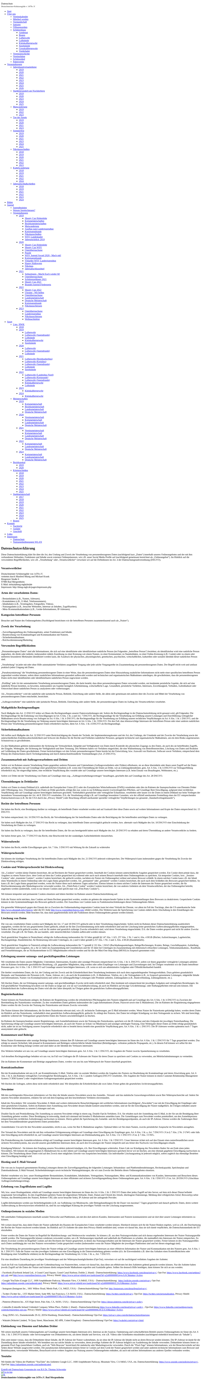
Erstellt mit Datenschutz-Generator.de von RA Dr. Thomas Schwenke (33, 1369)
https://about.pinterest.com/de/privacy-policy (121, 1302)
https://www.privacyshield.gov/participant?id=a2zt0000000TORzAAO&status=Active (41, 1296)
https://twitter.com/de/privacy (119, 1294)
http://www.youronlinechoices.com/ (67, 910)
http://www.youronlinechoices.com (29, 1275)
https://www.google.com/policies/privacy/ (178, 1362)
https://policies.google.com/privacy (134, 1280)
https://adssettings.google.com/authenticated (21, 1283)
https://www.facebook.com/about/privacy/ (137, 1272)
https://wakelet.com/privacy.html (128, 1320)
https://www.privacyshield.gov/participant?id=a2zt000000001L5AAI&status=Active (97, 1283)
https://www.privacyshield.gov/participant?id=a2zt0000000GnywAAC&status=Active (102, 1275)
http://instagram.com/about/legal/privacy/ (128, 1288)
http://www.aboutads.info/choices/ (17, 910)
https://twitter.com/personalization (158, 1294)
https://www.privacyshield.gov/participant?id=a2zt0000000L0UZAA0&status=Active (82, 1310)
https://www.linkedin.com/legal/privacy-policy (121, 1307)
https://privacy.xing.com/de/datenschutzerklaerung (126, 1315)
